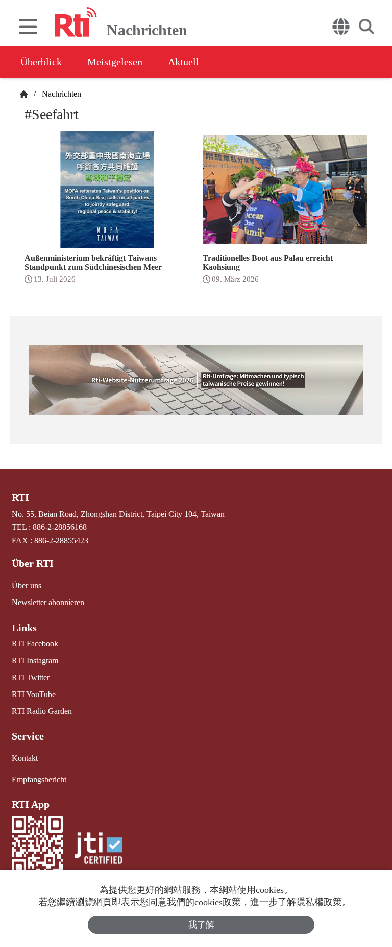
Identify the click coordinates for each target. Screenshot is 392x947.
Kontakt (25, 758)
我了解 (201, 925)
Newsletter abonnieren (48, 602)
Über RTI (33, 563)
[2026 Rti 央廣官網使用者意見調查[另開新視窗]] (196, 379)
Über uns (26, 585)
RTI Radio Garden (42, 711)
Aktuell (183, 61)
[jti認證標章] (98, 849)
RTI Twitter (31, 677)
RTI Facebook (35, 643)
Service (28, 736)
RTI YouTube (34, 694)
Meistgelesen (114, 61)
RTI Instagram (35, 660)
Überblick (41, 61)
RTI (20, 497)
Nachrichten (59, 93)
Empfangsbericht (39, 779)
